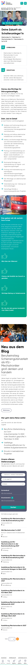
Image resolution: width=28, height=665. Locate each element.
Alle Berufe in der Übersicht (13, 7)
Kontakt (4, 657)
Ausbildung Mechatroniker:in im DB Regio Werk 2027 (12, 615)
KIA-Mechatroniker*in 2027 (11, 530)
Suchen (13, 507)
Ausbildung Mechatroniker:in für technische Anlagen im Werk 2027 (13, 568)
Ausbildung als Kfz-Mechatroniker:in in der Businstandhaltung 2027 (10, 544)
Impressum (12, 657)
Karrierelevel (5, 490)
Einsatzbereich (6, 497)
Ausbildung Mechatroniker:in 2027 (13, 625)
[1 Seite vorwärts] (17, 639)
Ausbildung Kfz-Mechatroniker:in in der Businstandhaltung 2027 (13, 519)
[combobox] (12, 639)
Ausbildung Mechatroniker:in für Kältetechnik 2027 (13, 603)
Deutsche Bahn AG (6, 523)
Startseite (3, 7)
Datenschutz (22, 657)
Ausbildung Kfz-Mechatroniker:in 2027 (13, 580)
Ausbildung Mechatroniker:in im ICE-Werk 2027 (12, 591)
